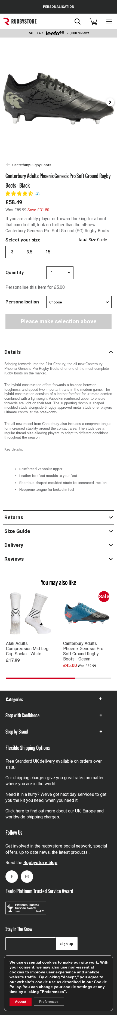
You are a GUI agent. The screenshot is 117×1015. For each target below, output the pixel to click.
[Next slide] (110, 102)
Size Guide (97, 240)
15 (47, 251)
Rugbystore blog (40, 862)
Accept (20, 1002)
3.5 (29, 251)
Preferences (49, 1002)
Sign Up (66, 944)
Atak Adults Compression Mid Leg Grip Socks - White (27, 648)
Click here (14, 811)
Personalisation (22, 302)
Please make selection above (59, 321)
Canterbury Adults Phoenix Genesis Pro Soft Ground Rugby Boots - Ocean (83, 651)
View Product (30, 668)
